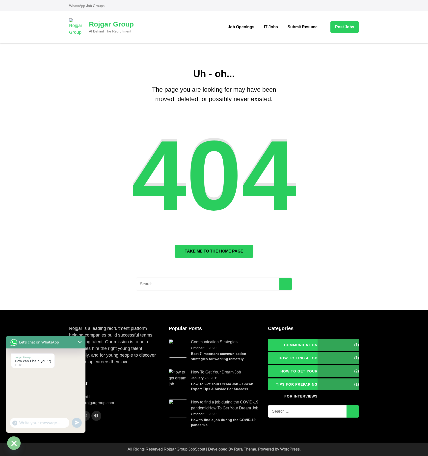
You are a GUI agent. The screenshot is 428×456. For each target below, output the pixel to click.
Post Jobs (344, 27)
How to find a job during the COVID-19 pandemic (223, 422)
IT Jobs (271, 27)
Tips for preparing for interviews (297, 386)
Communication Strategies (214, 342)
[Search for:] (207, 284)
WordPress (290, 449)
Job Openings (241, 27)
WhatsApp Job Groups (87, 6)
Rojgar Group (111, 24)
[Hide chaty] (14, 443)
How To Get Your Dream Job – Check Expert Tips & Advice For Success (222, 386)
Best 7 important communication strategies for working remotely (218, 356)
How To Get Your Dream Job (216, 372)
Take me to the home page (214, 251)
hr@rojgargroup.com (96, 403)
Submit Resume (303, 27)
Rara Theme (245, 449)
